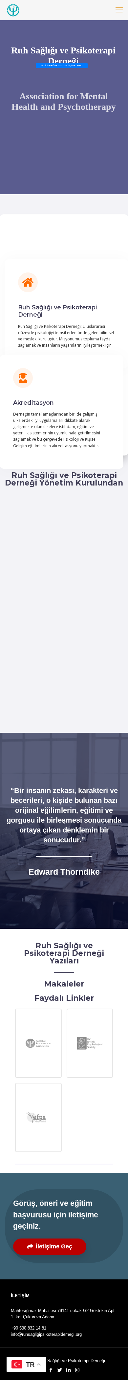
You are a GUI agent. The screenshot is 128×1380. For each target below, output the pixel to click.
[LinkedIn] (68, 1370)
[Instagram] (77, 1370)
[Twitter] (59, 1370)
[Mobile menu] (119, 10)
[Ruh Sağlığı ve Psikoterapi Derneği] (13, 10)
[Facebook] (50, 1370)
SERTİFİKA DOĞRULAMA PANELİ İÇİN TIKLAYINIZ (62, 65)
